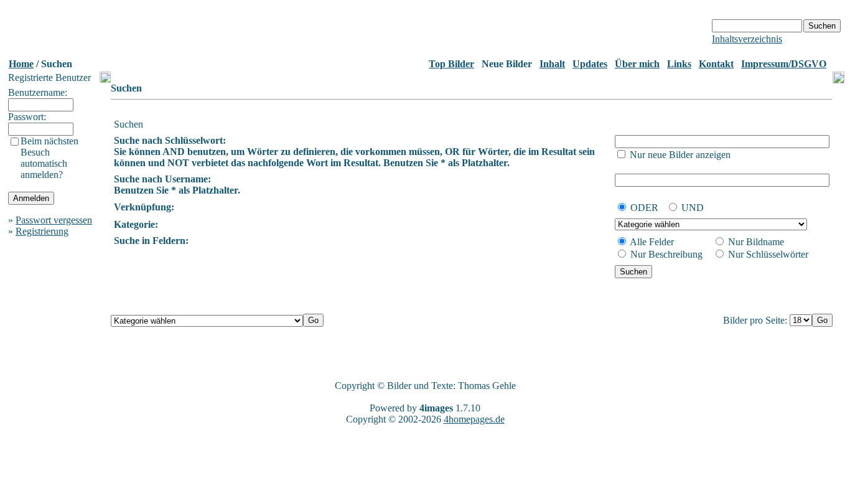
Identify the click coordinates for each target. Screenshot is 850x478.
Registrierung (42, 231)
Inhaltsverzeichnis (747, 39)
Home (21, 64)
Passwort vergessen (54, 220)
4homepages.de (474, 419)
